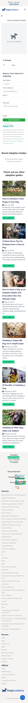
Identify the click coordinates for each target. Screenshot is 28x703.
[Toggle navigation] (24, 9)
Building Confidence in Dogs (11, 525)
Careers (4, 683)
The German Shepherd (9, 540)
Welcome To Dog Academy (11, 629)
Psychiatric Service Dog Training (13, 501)
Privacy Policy (9, 143)
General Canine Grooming (10, 507)
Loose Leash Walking (9, 567)
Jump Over (5, 584)
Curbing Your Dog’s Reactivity (12, 534)
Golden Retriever (7, 546)
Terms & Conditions (17, 141)
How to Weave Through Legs (12, 598)
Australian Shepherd (9, 543)
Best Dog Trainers (8, 653)
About (4, 638)
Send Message (14, 120)
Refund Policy (6, 671)
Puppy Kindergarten (8, 498)
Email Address (8, 88)
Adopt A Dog (6, 656)
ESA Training (6, 513)
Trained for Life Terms (9, 680)
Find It (4, 552)
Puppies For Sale (7, 659)
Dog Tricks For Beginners (10, 516)
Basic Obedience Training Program (14, 495)
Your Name (7, 80)
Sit (2, 555)
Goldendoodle (6, 537)
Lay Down (5, 558)
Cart (11, 2)
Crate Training (7, 528)
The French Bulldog (8, 549)
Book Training (14, 4)
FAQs (3, 669)
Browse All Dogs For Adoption (17, 20)
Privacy (4, 677)
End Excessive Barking (9, 531)
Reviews (4, 662)
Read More (7, 218)
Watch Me (5, 570)
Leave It (4, 601)
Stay (3, 561)
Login (18, 2)
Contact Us (5, 644)
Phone (5, 95)
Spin (3, 607)
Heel (3, 564)
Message (6, 103)
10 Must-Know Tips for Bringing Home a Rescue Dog (13, 244)
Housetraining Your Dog (10, 573)
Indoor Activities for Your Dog (12, 615)
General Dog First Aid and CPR (12, 522)
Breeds (4, 650)
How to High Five (8, 587)
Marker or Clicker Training (10, 581)
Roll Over (5, 604)
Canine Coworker (7, 510)
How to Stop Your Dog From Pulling (14, 519)
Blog (3, 641)
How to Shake (6, 595)
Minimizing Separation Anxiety (12, 504)
